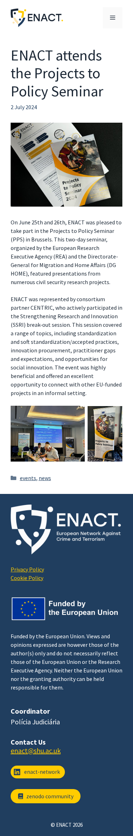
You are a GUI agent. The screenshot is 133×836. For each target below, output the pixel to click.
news (45, 477)
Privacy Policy (27, 569)
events (28, 477)
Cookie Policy (27, 577)
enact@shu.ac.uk (36, 750)
